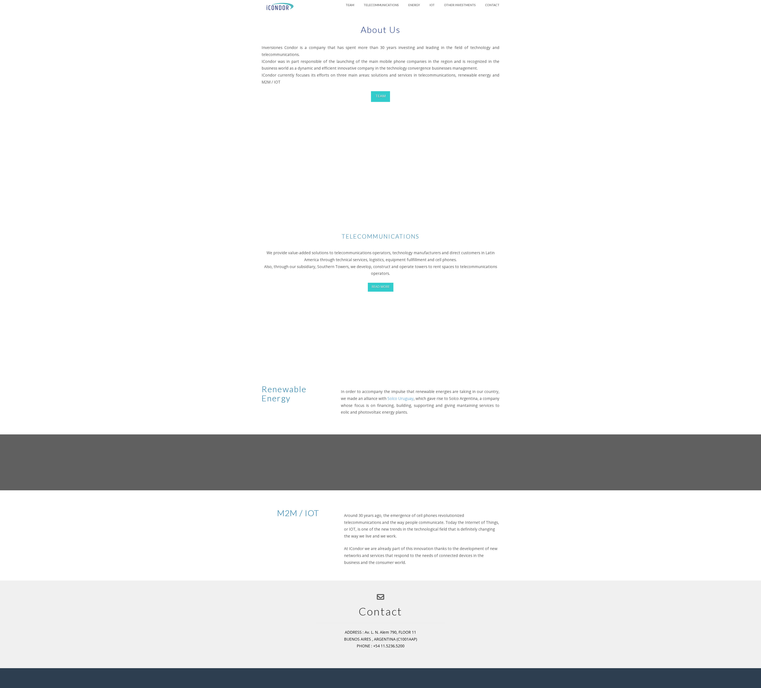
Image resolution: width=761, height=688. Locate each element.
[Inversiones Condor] (279, 6)
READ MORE (381, 287)
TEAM (380, 96)
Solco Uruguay (400, 398)
